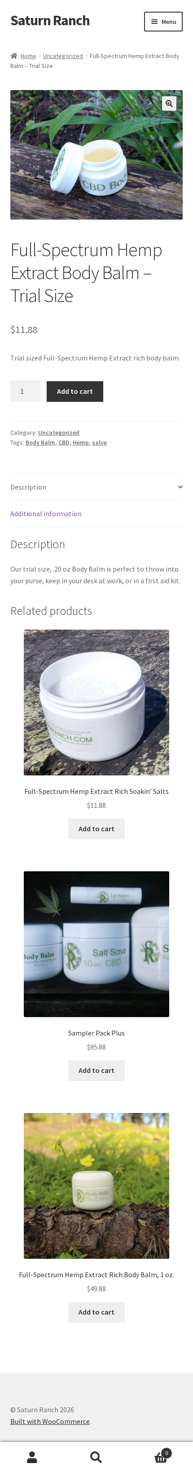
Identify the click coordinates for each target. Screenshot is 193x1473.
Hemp (81, 442)
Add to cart (75, 391)
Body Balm (40, 442)
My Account (32, 1457)
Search (96, 1457)
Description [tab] (28, 486)
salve (99, 442)
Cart (148, 1449)
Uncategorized (63, 56)
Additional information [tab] (46, 513)
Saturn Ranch (50, 20)
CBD (64, 442)
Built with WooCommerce (50, 1421)
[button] (169, 103)
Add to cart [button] (96, 828)
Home (28, 56)
